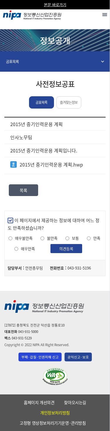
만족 (96, 238)
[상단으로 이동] (100, 424)
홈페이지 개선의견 (39, 402)
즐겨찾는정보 (68, 102)
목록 (23, 190)
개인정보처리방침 (55, 412)
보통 (75, 238)
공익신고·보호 (78, 357)
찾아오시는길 (75, 402)
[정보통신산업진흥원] (32, 13)
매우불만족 (24, 238)
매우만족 (28, 248)
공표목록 (12, 61)
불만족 (52, 238)
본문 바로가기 (55, 4)
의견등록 (66, 248)
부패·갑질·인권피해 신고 (40, 357)
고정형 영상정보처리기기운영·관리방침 (53, 423)
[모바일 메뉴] (104, 14)
